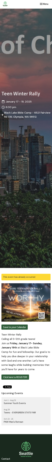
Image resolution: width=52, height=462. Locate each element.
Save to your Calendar (14, 327)
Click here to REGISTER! (15, 377)
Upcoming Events (12, 393)
